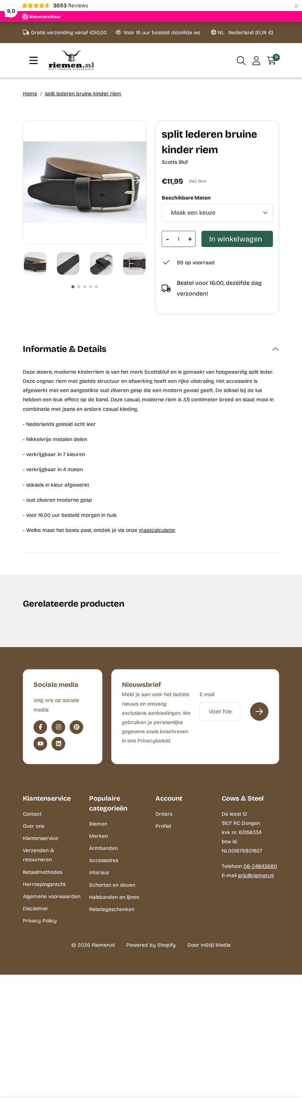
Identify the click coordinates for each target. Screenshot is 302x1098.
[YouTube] (40, 744)
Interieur (99, 872)
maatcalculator (157, 530)
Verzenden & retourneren (38, 855)
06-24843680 (260, 866)
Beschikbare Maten (186, 198)
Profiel (163, 826)
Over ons (33, 826)
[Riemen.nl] (71, 60)
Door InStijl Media (209, 945)
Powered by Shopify (151, 945)
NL (244, 32)
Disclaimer (35, 908)
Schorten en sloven (112, 885)
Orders (163, 814)
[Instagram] (58, 727)
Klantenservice (40, 838)
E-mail (207, 694)
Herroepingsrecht (44, 884)
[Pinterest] (76, 727)
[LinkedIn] (58, 744)
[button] (241, 60)
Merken (98, 836)
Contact (32, 814)
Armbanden (103, 848)
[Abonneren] (259, 711)
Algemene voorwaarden (51, 896)
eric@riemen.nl (256, 875)
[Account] (256, 60)
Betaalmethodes (42, 872)
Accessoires (103, 860)
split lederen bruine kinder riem (83, 94)
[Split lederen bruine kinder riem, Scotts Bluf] (85, 182)
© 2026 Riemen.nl (93, 945)
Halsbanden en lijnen (114, 897)
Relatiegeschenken (111, 909)
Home (30, 94)
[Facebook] (40, 727)
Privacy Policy (40, 921)
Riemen (98, 824)
